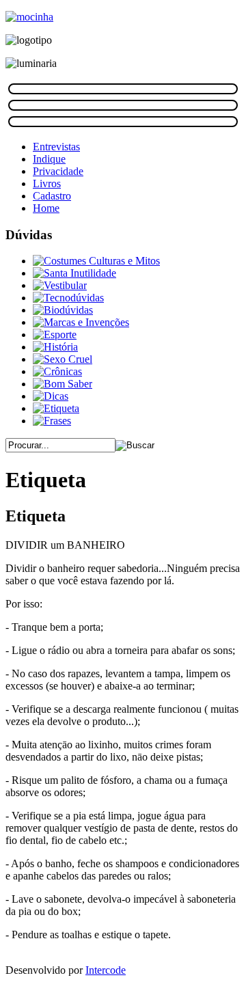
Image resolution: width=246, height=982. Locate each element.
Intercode (105, 970)
